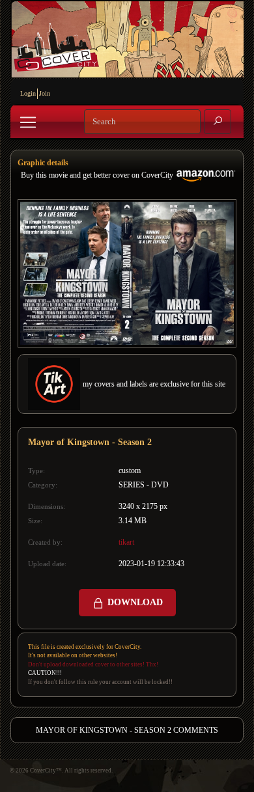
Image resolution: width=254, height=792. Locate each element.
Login (28, 93)
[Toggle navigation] (28, 122)
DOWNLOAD (134, 602)
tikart (126, 542)
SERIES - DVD (144, 484)
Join (44, 93)
